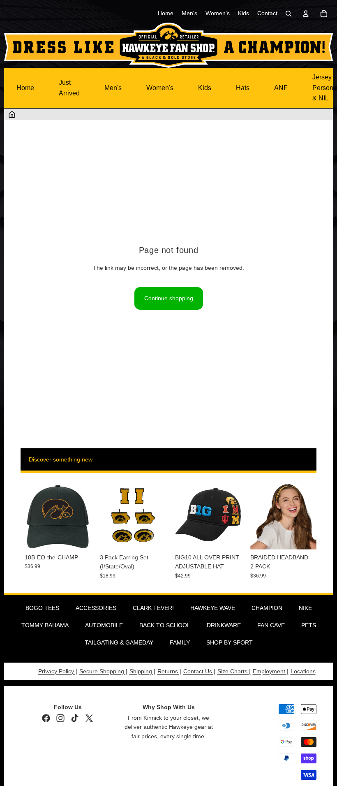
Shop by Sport (229, 642)
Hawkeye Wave (212, 608)
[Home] (12, 114)
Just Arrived (69, 88)
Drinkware (224, 625)
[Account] (306, 14)
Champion (267, 608)
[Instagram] (60, 718)
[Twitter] (89, 718)
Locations (303, 671)
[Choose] (228, 536)
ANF (281, 87)
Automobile (104, 625)
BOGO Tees (42, 608)
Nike (305, 608)
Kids (204, 87)
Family (180, 642)
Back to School (164, 625)
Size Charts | (234, 671)
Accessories (96, 608)
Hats (242, 87)
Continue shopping (168, 298)
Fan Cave (271, 625)
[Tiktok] (75, 718)
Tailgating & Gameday (119, 642)
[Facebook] (46, 718)
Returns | (169, 671)
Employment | (271, 671)
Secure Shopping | (103, 671)
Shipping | (142, 671)
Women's (159, 87)
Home (25, 87)
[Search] (288, 14)
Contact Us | (199, 671)
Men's (113, 87)
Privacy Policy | (57, 671)
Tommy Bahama (45, 625)
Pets (308, 625)
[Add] (78, 536)
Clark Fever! (153, 608)
